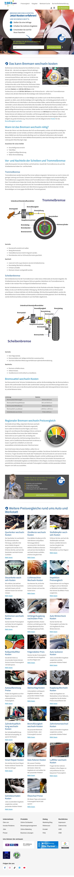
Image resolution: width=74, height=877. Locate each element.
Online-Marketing (26, 829)
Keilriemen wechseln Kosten (14, 617)
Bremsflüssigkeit (10, 121)
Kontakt (45, 829)
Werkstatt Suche (45, 4)
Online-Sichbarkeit (26, 822)
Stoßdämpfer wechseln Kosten (59, 533)
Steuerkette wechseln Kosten (13, 579)
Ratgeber (35, 4)
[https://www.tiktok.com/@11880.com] (15, 868)
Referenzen (46, 825)
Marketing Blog (47, 822)
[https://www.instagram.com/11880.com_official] (10, 868)
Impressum (62, 822)
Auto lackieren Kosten (56, 653)
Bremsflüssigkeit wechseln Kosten (35, 725)
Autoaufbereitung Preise (13, 689)
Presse (5, 833)
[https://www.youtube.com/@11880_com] (24, 868)
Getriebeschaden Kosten (12, 797)
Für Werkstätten (63, 8)
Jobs (4, 829)
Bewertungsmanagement (29, 825)
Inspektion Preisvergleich (56, 579)
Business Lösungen (27, 833)
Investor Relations (8, 825)
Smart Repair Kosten (14, 760)
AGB (60, 829)
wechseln (19, 121)
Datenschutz (62, 825)
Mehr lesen (9, 557)
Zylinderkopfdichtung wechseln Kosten (13, 726)
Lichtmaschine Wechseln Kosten (35, 579)
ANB (60, 833)
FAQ (44, 833)
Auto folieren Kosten (36, 760)
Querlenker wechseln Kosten (14, 533)
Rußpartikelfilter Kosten (12, 653)
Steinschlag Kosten (36, 688)
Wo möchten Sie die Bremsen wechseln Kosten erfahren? (26, 42)
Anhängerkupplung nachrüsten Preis (36, 617)
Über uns (6, 822)
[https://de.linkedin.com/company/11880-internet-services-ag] (19, 868)
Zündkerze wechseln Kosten (36, 533)
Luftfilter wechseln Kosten (58, 761)
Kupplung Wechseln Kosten (59, 689)
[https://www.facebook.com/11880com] (5, 868)
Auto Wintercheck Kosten (58, 617)
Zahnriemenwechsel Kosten (59, 725)
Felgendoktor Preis (35, 652)
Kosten (53, 119)
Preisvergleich (25, 4)
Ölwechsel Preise (35, 796)
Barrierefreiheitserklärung (60, 4)
